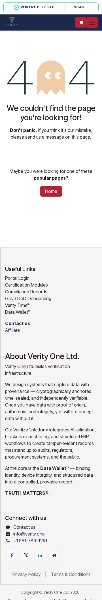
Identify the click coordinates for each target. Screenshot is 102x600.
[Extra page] (54, 555)
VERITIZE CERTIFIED (35, 7)
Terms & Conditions (71, 574)
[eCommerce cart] (80, 22)
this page (81, 137)
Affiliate (12, 330)
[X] (26, 555)
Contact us (24, 527)
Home (51, 191)
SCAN (81, 7)
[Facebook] (11, 555)
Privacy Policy (26, 574)
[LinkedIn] (40, 555)
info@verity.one (29, 534)
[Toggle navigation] (92, 22)
